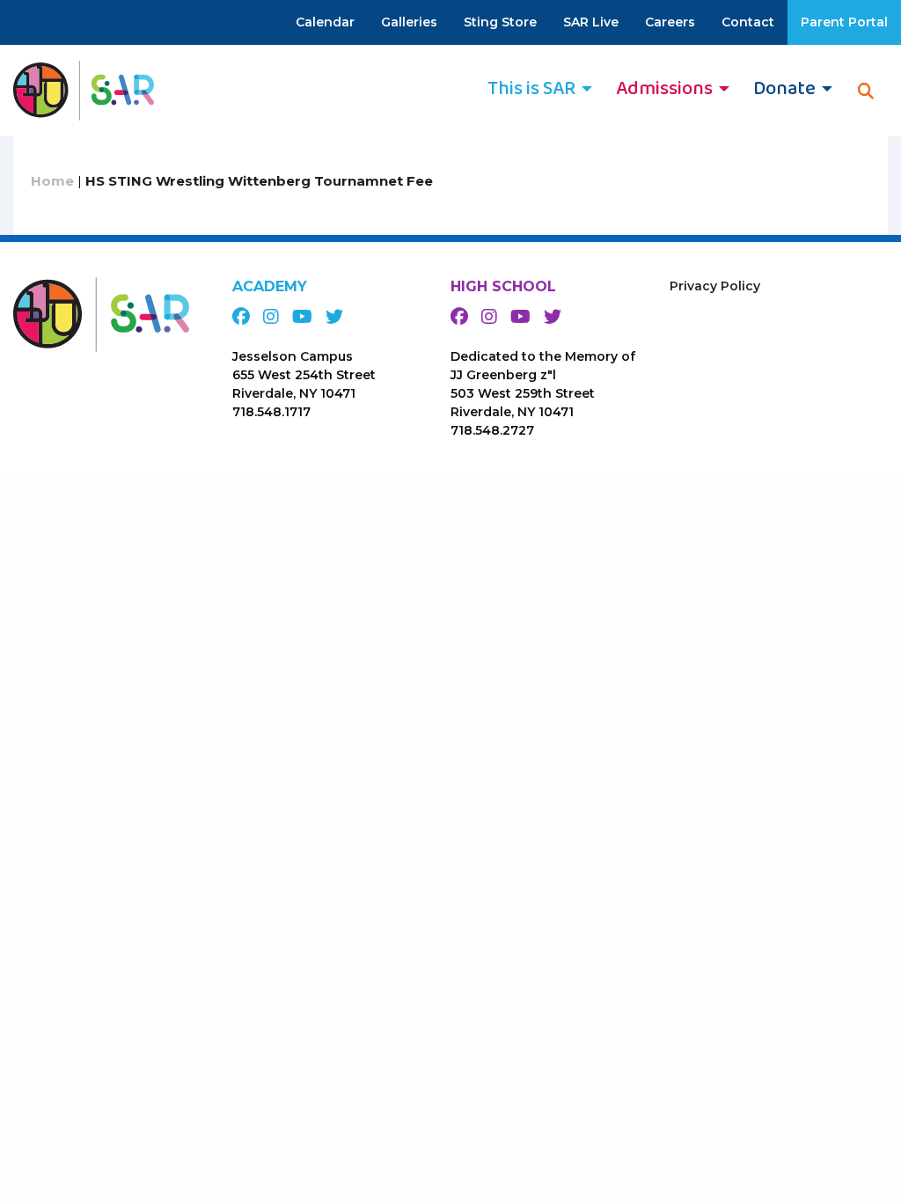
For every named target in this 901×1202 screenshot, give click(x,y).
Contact (748, 22)
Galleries (409, 22)
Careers (670, 22)
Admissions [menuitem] (664, 89)
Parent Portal (844, 22)
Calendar (325, 22)
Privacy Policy (715, 286)
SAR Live (591, 22)
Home (52, 180)
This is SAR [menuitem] (531, 89)
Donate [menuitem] (784, 89)
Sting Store (500, 22)
